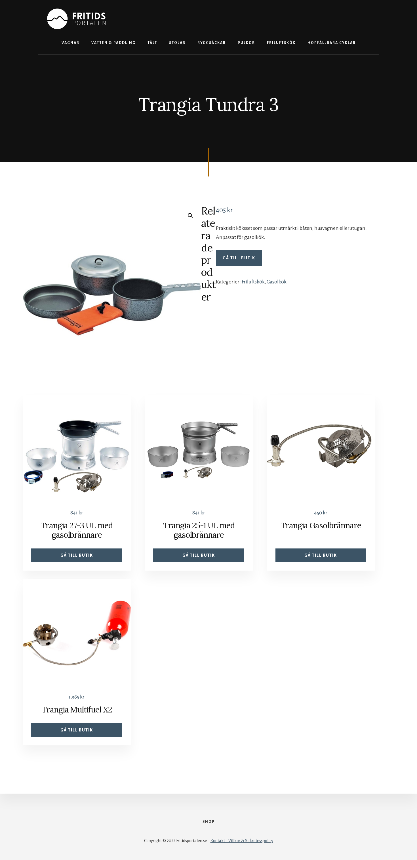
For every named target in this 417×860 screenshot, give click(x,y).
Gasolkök (277, 282)
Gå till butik (239, 258)
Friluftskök (253, 282)
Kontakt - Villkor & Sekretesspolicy (241, 840)
